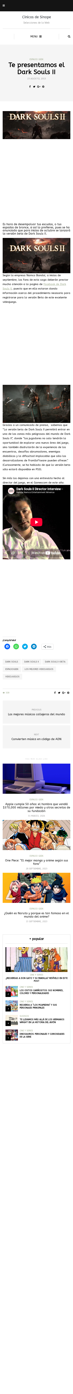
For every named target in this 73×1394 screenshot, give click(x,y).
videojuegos (12, 676)
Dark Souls (11, 662)
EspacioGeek (11, 669)
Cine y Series (36, 975)
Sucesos (24, 1016)
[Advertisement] (36, 180)
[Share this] (30, 87)
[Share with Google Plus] (38, 87)
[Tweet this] (34, 87)
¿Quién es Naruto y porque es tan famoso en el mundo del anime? (36, 915)
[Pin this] (43, 87)
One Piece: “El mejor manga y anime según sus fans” (36, 862)
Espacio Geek (36, 59)
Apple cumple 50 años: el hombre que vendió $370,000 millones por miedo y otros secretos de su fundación (36, 807)
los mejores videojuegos (39, 669)
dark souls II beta (55, 662)
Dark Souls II (31, 662)
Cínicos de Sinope (36, 17)
